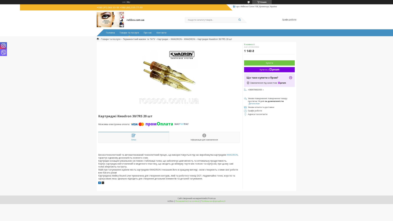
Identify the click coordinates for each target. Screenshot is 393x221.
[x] (103, 183)
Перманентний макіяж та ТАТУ (139, 39)
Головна (110, 33)
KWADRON (176, 39)
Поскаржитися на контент (187, 201)
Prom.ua (212, 198)
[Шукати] (239, 20)
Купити (269, 62)
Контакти (161, 33)
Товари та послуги (129, 33)
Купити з (264, 69)
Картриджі (162, 39)
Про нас (148, 33)
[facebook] (99, 183)
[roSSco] (110, 19)
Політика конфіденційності (213, 201)
